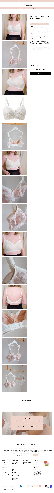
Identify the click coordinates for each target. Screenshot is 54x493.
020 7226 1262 (25, 465)
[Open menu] (3, 4)
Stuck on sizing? (4, 470)
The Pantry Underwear (9, 489)
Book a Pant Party (15, 472)
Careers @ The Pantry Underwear (15, 479)
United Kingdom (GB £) (8, 486)
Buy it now (40, 73)
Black (36, 51)
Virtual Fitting (34, 47)
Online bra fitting (4, 472)
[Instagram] (51, 489)
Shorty (41, 49)
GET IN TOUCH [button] (26, 460)
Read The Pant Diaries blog (16, 474)
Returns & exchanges (5, 464)
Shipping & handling (5, 462)
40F (31, 57)
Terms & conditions (5, 465)
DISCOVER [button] (35, 460)
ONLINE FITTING (34, 426)
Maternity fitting (4, 475)
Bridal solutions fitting (5, 474)
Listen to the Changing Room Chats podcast (15, 476)
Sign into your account (34, 8)
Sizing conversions (5, 469)
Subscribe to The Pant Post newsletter (16, 467)
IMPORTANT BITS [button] (6, 460)
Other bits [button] (15, 460)
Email (18, 456)
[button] (47, 460)
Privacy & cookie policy (5, 467)
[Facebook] (46, 489)
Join (35, 455)
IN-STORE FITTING (20, 426)
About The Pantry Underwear (15, 463)
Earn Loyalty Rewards (15, 465)
